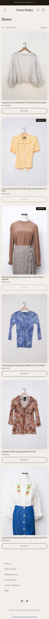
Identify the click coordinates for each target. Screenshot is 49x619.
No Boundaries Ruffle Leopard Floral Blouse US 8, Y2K (19, 452)
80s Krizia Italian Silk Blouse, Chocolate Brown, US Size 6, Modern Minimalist (23, 278)
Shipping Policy (11, 574)
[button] (4, 10)
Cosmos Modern (20, 610)
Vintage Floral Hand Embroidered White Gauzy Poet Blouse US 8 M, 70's (24, 538)
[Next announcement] (44, 2)
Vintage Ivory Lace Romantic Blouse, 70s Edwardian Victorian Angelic (24, 103)
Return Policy (10, 569)
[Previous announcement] (4, 2)
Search (8, 564)
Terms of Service (12, 585)
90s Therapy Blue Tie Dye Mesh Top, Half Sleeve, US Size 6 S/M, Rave (23, 365)
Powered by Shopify (33, 610)
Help (7, 591)
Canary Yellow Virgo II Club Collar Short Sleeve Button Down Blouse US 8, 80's (24, 190)
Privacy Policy (11, 580)
